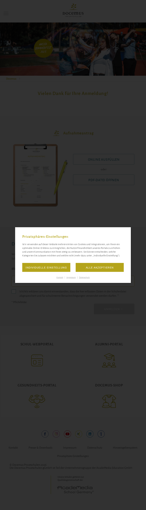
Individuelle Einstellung (46, 267)
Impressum (71, 277)
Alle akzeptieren (100, 267)
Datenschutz (84, 277)
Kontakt (59, 277)
